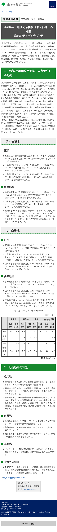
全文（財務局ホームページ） (15, 478)
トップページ (7, 12)
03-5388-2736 (30, 489)
